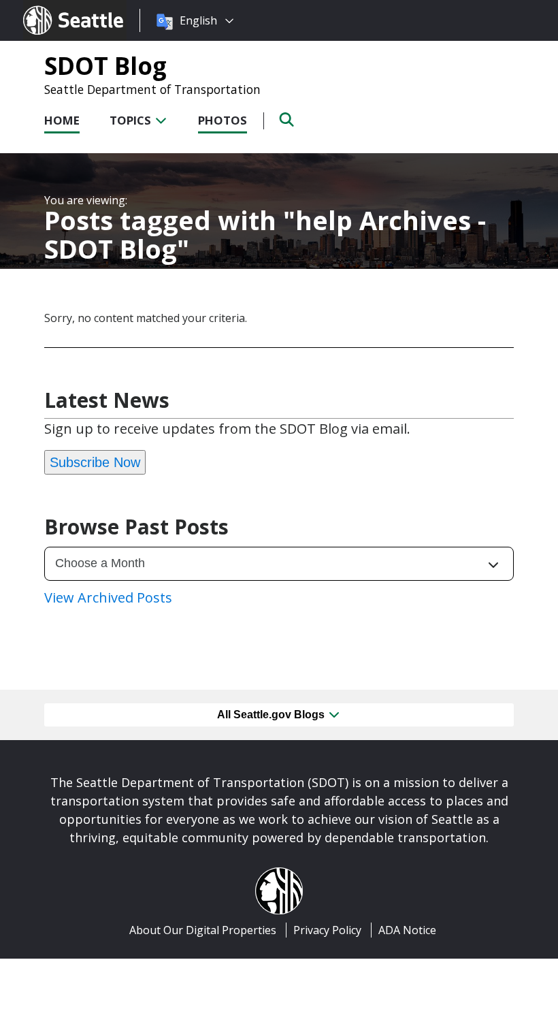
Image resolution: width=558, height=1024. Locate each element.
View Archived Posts (108, 597)
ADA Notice (407, 930)
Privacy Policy (327, 930)
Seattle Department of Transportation (152, 89)
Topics (132, 120)
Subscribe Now (95, 462)
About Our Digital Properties (202, 930)
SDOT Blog (105, 65)
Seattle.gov (52, 7)
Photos (222, 120)
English (198, 20)
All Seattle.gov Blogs (272, 714)
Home (62, 120)
